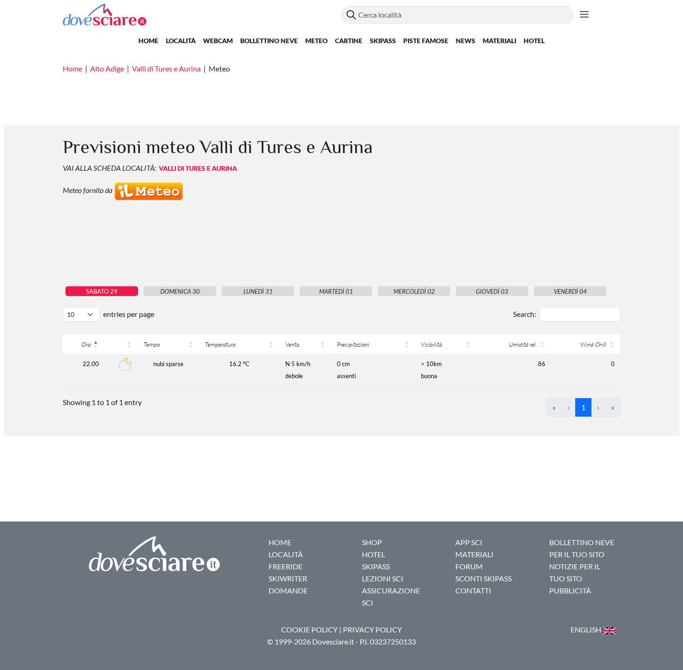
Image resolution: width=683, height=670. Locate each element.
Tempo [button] (152, 344)
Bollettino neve (269, 41)
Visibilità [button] (431, 344)
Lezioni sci (382, 578)
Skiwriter (288, 578)
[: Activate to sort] (121, 344)
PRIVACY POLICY (372, 629)
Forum (469, 566)
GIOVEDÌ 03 (492, 291)
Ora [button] (86, 344)
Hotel (534, 41)
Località (181, 41)
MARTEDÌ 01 (336, 291)
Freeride (285, 566)
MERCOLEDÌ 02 (414, 291)
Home (148, 41)
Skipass (383, 41)
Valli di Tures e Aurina (166, 68)
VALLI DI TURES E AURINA (198, 168)
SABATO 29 (102, 291)
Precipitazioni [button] (353, 344)
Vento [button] (292, 344)
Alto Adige (107, 68)
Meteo (316, 41)
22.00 (91, 363)
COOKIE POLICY (309, 629)
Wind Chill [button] (593, 344)
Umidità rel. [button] (523, 344)
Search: (524, 313)
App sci (468, 542)
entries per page (128, 313)
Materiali (499, 41)
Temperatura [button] (220, 344)
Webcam (218, 41)
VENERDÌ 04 (570, 291)
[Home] (202, 15)
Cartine (348, 41)
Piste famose (425, 41)
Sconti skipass (483, 578)
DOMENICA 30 (180, 291)
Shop (372, 542)
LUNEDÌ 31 (258, 291)
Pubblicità (570, 590)
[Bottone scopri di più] (584, 14)
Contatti (473, 590)
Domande (288, 590)
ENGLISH (587, 629)
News (465, 41)
